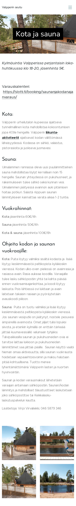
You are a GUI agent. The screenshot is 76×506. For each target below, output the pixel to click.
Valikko (70, 7)
